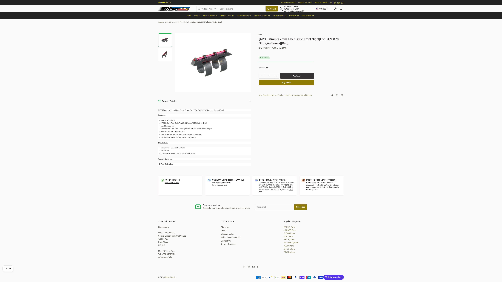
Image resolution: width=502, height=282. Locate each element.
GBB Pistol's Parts (243, 15)
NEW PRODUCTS (164, 3)
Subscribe (300, 207)
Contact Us (226, 241)
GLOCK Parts (289, 233)
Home (160, 22)
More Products (307, 15)
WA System (289, 246)
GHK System (289, 249)
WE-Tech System (291, 243)
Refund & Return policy (231, 237)
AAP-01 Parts (289, 227)
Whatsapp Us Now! (172, 183)
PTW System (289, 252)
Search (224, 230)
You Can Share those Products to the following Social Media (285, 95)
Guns (196, 15)
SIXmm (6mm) (169, 277)
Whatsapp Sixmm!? (288, 3)
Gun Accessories (278, 15)
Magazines (292, 15)
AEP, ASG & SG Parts (260, 15)
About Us (225, 227)
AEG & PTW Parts (209, 15)
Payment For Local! (305, 3)
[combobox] (248, 9)
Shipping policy (227, 234)
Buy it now (286, 82)
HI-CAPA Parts (290, 230)
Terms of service (228, 244)
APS (260, 35)
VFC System (289, 239)
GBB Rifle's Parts (225, 15)
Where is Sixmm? (321, 3)
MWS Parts (288, 236)
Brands (189, 15)
